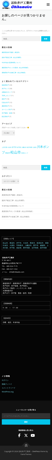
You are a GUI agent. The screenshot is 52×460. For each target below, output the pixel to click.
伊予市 (14, 147)
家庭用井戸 (5, 85)
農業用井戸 (5, 106)
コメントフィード (8, 388)
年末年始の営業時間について (11, 62)
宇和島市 (19, 245)
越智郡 (42, 245)
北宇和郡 (35, 248)
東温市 (7, 153)
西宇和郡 (26, 248)
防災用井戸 (5, 116)
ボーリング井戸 (7, 109)
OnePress (36, 451)
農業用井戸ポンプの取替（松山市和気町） (15, 68)
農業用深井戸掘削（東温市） (11, 52)
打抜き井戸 (5, 102)
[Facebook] (19, 435)
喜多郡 (18, 248)
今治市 (9, 147)
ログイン (5, 380)
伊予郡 (19, 147)
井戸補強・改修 (7, 113)
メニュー (48, 5)
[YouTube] (33, 435)
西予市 (35, 245)
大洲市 (35, 147)
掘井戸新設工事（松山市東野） (12, 57)
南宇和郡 (29, 147)
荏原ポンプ (24, 153)
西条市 (32, 243)
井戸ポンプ (5, 89)
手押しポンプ (6, 96)
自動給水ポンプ (7, 92)
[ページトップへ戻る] (26, 445)
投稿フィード (7, 384)
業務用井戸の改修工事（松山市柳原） (14, 73)
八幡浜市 (24, 147)
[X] (26, 435)
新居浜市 (40, 243)
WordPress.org (7, 392)
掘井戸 (4, 99)
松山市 (15, 152)
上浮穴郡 (4, 147)
